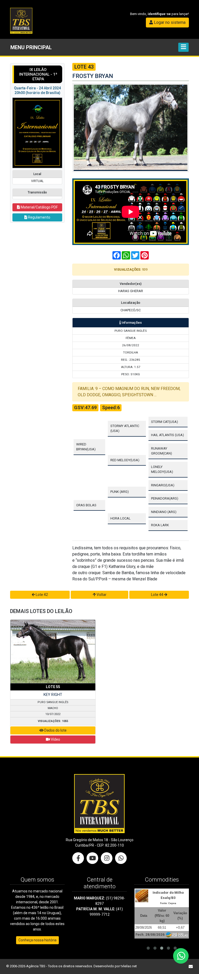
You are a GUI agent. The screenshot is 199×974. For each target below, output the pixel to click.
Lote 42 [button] (41, 595)
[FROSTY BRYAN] (131, 127)
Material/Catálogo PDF (39, 207)
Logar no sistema (169, 22)
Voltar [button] (101, 595)
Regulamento (38, 217)
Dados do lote (55, 730)
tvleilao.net (129, 966)
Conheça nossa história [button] (37, 940)
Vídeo (55, 739)
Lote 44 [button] (157, 595)
